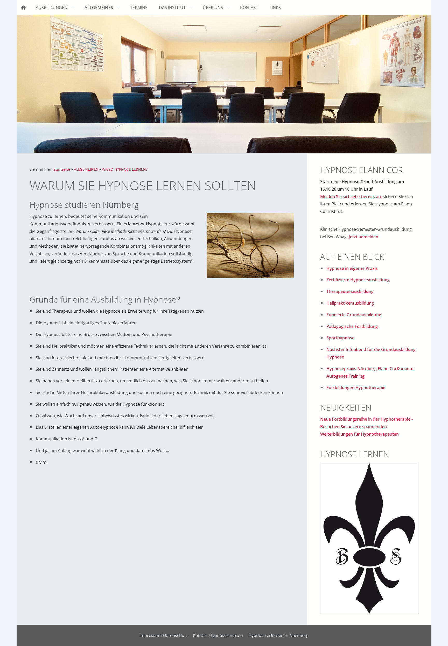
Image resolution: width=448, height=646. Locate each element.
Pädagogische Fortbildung (352, 326)
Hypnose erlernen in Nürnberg (278, 635)
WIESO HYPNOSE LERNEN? (125, 169)
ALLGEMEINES (86, 169)
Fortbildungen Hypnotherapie (355, 387)
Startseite (61, 169)
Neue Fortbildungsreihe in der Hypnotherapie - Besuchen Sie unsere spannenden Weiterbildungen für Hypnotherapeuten (366, 426)
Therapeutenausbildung (350, 291)
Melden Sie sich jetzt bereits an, (351, 196)
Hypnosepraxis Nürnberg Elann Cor (361, 368)
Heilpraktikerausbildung (350, 303)
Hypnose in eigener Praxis (352, 268)
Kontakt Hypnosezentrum (218, 635)
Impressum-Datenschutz (163, 635)
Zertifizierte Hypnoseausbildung (358, 280)
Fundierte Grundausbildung (353, 315)
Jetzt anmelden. (364, 237)
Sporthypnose (340, 338)
